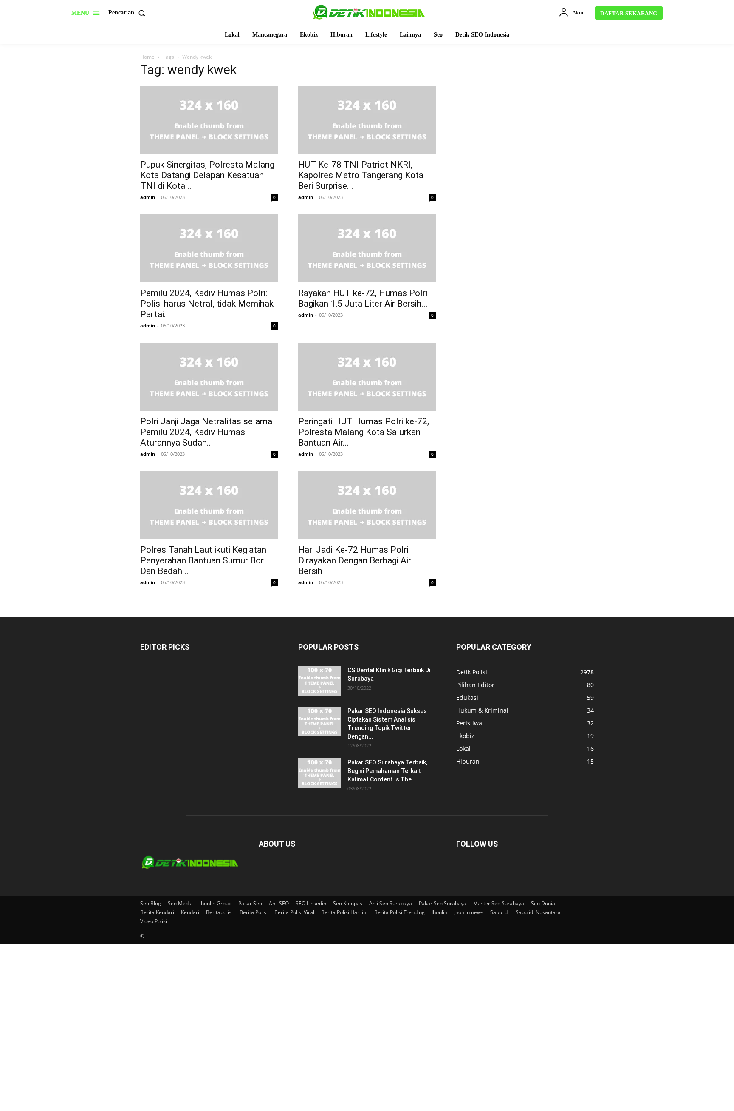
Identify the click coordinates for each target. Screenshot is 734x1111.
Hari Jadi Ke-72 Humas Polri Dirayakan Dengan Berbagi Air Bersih (354, 560)
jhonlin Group (215, 903)
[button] (128, 13)
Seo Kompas (347, 903)
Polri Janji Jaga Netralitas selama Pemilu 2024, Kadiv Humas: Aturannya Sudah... (206, 432)
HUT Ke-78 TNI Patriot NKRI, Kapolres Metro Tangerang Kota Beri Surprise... (360, 175)
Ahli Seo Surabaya (390, 903)
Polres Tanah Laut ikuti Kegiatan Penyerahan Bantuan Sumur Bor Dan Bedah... (203, 560)
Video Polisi (153, 921)
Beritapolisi (219, 912)
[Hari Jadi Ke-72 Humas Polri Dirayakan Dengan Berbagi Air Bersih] (367, 505)
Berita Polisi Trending (399, 912)
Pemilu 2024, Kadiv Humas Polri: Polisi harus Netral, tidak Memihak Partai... (207, 303)
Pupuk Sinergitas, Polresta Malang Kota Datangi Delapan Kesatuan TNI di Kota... (207, 175)
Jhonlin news (468, 912)
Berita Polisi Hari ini (344, 912)
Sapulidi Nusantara (538, 912)
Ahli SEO (279, 903)
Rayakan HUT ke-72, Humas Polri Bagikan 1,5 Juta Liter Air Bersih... (363, 298)
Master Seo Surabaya (498, 903)
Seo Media (180, 903)
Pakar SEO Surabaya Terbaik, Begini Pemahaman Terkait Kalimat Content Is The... (387, 771)
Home (147, 56)
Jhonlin (439, 912)
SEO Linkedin (311, 903)
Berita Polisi (254, 912)
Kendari (190, 912)
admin (147, 197)
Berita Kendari (157, 912)
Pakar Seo (250, 903)
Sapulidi (499, 912)
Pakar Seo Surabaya (442, 903)
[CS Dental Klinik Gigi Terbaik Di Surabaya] (319, 681)
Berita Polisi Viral (294, 912)
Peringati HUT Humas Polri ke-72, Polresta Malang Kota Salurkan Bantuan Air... (363, 432)
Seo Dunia (543, 903)
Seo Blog (150, 903)
